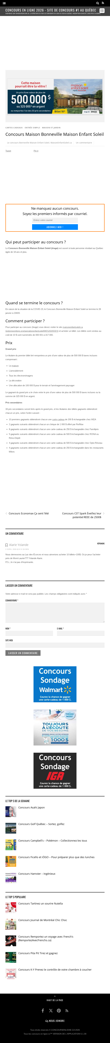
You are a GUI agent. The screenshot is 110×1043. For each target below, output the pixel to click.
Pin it (36, 151)
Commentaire (11, 600)
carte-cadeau (58, 419)
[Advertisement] (55, 40)
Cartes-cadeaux (14, 127)
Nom (7, 628)
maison (15, 365)
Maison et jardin (51, 127)
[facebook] (42, 1011)
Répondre (101, 543)
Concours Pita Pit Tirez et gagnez (38, 953)
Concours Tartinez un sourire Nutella (40, 903)
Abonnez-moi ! (55, 227)
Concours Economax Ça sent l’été (27, 513)
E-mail (60, 628)
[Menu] (4, 3)
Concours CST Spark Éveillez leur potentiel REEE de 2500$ (83, 515)
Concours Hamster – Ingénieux (36, 873)
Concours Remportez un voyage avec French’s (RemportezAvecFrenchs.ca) (45, 938)
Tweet (8, 151)
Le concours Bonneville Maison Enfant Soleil (28, 142)
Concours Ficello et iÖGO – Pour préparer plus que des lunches (56, 857)
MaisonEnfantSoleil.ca (61, 142)
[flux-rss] (66, 1011)
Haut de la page (55, 1000)
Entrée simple (32, 127)
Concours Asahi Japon (31, 807)
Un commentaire (84, 142)
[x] (50, 1011)
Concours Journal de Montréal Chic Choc (42, 920)
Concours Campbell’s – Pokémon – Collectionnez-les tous (52, 840)
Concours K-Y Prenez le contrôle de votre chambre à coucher (55, 969)
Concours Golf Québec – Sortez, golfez (41, 824)
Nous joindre (56, 1021)
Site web (9, 640)
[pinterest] (58, 1011)
